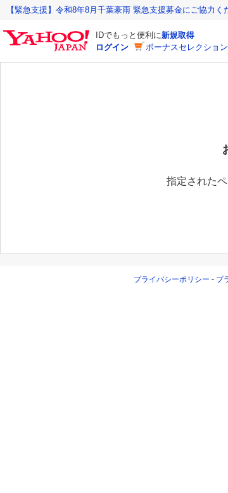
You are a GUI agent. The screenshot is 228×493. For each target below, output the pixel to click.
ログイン (112, 47)
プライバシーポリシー (172, 279)
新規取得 (178, 35)
